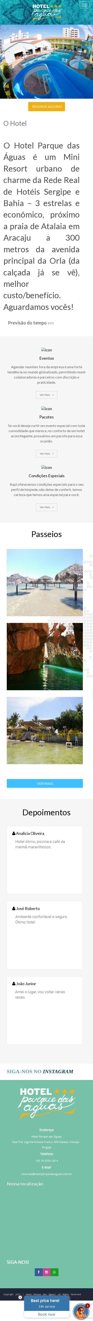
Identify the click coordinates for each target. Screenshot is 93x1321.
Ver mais (45, 394)
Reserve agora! (47, 106)
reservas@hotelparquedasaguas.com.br (46, 1174)
